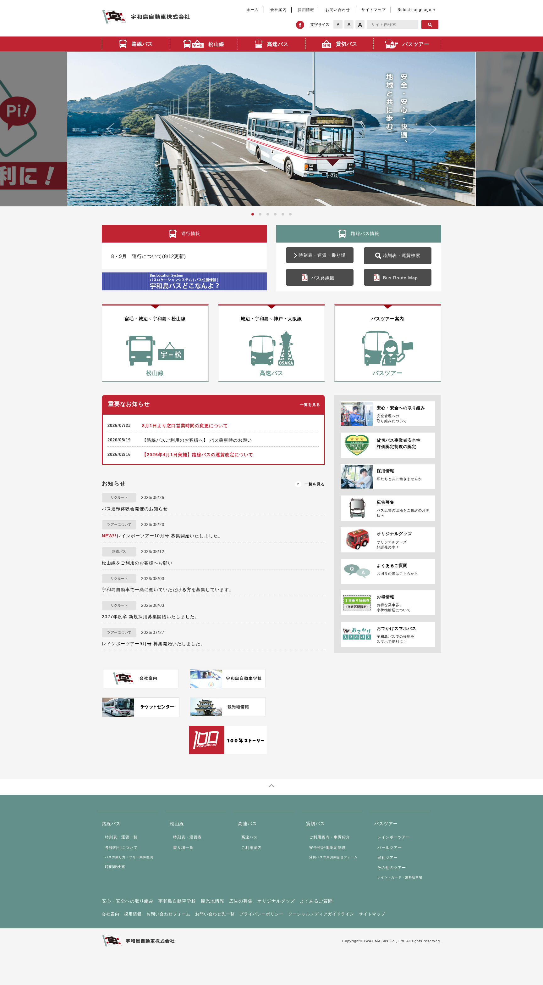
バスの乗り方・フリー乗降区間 (129, 857)
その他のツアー (391, 867)
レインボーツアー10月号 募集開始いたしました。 (162, 535)
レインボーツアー (393, 837)
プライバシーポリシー (261, 914)
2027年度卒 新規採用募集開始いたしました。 (151, 616)
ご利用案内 (251, 847)
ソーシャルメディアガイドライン (321, 914)
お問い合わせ (338, 10)
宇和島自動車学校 (177, 901)
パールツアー (389, 847)
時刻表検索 (115, 867)
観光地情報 (212, 901)
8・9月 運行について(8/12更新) (148, 256)
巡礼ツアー (387, 857)
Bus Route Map (400, 277)
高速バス (249, 837)
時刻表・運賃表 (187, 837)
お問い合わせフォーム (168, 914)
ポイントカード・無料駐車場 (399, 877)
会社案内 (278, 10)
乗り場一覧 (183, 847)
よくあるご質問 (316, 901)
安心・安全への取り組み (128, 901)
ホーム (253, 10)
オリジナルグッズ (276, 901)
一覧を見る (310, 404)
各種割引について (121, 847)
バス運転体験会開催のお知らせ (135, 508)
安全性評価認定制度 (327, 847)
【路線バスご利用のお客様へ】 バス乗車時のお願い (197, 440)
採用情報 (306, 10)
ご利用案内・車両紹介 (329, 837)
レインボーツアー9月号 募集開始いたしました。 (153, 643)
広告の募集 (241, 901)
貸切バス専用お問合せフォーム (333, 857)
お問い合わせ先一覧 (215, 914)
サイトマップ (373, 10)
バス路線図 (323, 277)
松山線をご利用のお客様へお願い (137, 562)
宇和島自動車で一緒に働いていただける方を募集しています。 (168, 589)
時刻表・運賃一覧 (121, 837)
